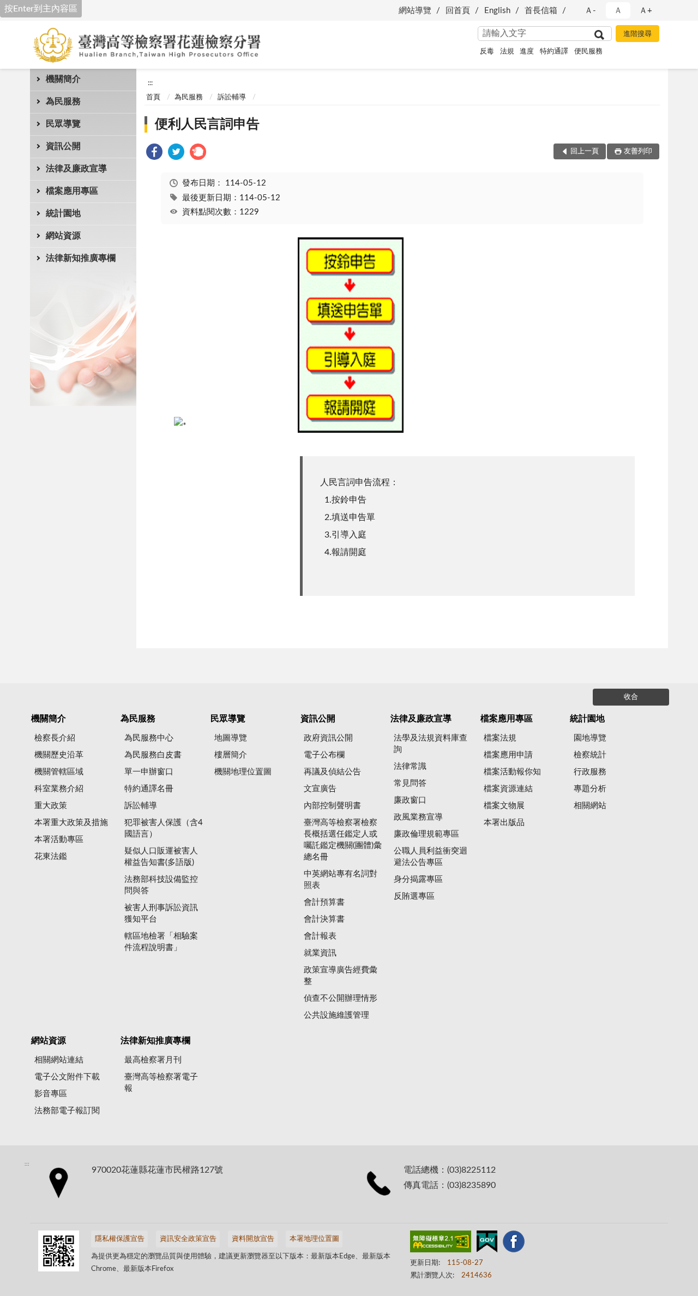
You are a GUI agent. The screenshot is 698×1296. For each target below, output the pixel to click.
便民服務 (588, 51)
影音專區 (50, 1094)
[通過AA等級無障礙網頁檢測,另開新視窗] (440, 1244)
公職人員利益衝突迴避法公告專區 (430, 857)
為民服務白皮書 (153, 755)
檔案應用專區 (72, 191)
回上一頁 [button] (584, 151)
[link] (154, 154)
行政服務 (590, 772)
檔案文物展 (504, 806)
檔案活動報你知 (512, 772)
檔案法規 (500, 738)
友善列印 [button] (638, 151)
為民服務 (63, 101)
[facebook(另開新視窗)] (514, 1244)
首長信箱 (541, 11)
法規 (507, 51)
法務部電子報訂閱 (67, 1111)
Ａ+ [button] (645, 11)
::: (150, 83)
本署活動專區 (58, 839)
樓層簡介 (230, 755)
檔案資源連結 (508, 789)
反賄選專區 (414, 896)
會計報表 (320, 936)
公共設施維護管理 (336, 1015)
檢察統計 (590, 755)
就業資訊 (320, 953)
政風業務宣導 (418, 817)
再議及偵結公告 (332, 772)
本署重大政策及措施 (71, 823)
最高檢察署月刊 (153, 1060)
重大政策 (50, 806)
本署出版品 (504, 823)
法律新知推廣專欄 (81, 258)
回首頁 (458, 11)
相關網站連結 (58, 1060)
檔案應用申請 (508, 755)
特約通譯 (554, 51)
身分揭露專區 (418, 879)
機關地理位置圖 (243, 772)
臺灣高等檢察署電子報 (161, 1082)
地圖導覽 (230, 738)
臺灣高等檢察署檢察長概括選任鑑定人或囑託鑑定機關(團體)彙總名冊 (343, 840)
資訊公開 (63, 146)
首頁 (153, 97)
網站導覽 (415, 11)
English (497, 11)
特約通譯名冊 (148, 789)
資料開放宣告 (253, 1239)
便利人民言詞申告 (207, 124)
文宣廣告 (320, 789)
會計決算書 (324, 919)
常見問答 (410, 783)
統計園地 (63, 213)
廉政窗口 (410, 800)
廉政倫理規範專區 (426, 834)
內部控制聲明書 (332, 806)
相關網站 (590, 806)
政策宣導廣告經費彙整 (340, 976)
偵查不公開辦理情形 (340, 998)
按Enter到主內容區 (40, 8)
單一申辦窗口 (148, 772)
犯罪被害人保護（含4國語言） (163, 828)
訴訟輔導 (232, 97)
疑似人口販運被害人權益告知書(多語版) (161, 857)
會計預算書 (324, 902)
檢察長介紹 (54, 738)
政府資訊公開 (328, 738)
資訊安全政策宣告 (188, 1239)
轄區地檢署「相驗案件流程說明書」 (161, 942)
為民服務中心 (148, 738)
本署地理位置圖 (314, 1239)
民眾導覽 (63, 124)
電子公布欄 (324, 755)
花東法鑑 (50, 856)
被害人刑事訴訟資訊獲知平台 (161, 913)
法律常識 (410, 766)
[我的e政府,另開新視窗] (487, 1244)
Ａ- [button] (590, 11)
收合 (631, 697)
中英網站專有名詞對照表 (340, 879)
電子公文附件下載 (67, 1077)
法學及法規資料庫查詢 (430, 744)
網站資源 (63, 235)
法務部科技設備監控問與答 (161, 885)
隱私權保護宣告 (120, 1239)
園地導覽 (590, 738)
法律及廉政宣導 (76, 168)
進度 (527, 51)
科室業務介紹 (58, 789)
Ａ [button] (618, 11)
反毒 (487, 51)
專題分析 (590, 789)
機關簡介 (63, 79)
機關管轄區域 (58, 772)
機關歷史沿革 (58, 755)
